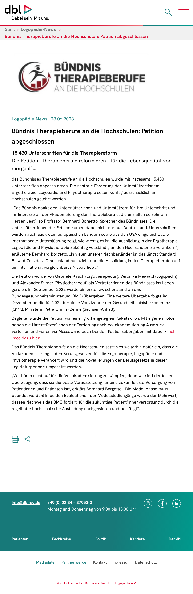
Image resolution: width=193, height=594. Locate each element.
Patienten (20, 538)
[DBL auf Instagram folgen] (148, 503)
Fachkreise (61, 538)
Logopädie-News (38, 29)
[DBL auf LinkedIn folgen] (176, 503)
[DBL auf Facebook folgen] (162, 503)
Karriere (137, 538)
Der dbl (175, 538)
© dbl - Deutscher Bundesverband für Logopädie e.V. (97, 583)
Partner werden (74, 562)
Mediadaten (46, 562)
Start (10, 29)
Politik (100, 538)
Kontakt (100, 562)
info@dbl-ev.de (26, 502)
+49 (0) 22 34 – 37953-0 (70, 502)
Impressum (121, 562)
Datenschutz (146, 562)
